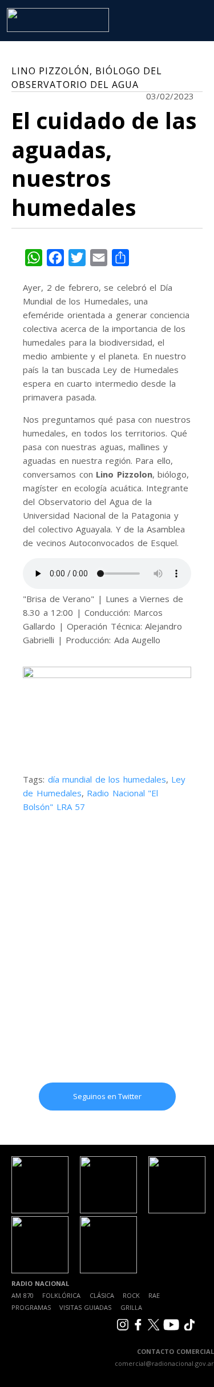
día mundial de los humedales (107, 779)
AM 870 (22, 1295)
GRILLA (131, 1307)
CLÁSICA (102, 1295)
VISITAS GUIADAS (85, 1307)
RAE (154, 1295)
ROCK (131, 1295)
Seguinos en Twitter (107, 1096)
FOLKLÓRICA (61, 1295)
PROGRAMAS (31, 1307)
